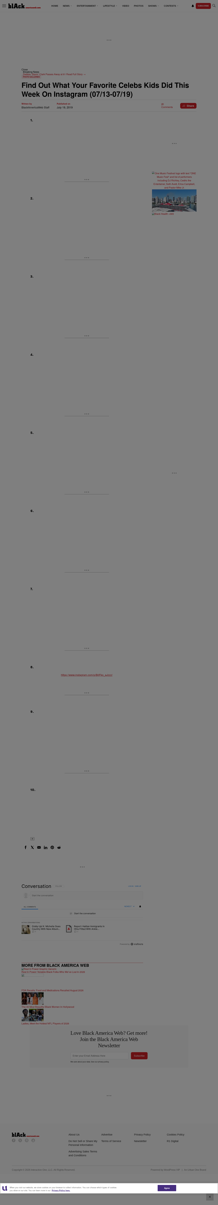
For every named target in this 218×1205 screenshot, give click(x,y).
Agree (167, 1188)
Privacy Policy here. (61, 1190)
